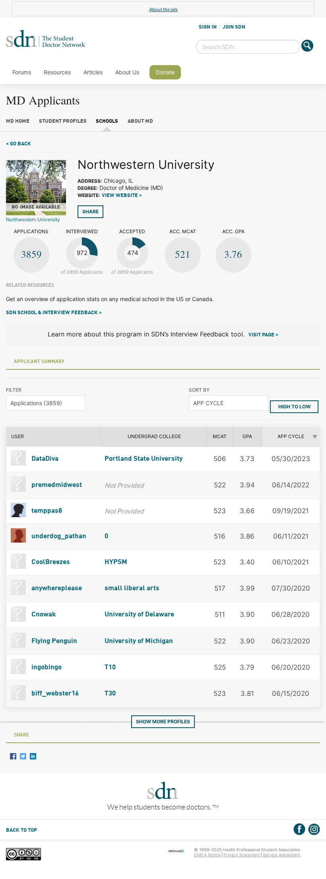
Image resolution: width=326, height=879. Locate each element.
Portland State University (143, 459)
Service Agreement (281, 855)
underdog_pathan (58, 536)
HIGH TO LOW (294, 407)
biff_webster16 (54, 693)
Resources (57, 72)
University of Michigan (139, 641)
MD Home (17, 121)
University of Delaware (139, 614)
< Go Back (18, 144)
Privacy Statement (241, 855)
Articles (93, 72)
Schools (107, 121)
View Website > (122, 195)
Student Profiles (63, 121)
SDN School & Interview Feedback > (54, 312)
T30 (110, 693)
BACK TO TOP (21, 830)
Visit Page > (263, 335)
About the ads (163, 9)
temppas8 (46, 511)
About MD (140, 121)
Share (90, 211)
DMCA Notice (207, 855)
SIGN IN (208, 27)
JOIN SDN (234, 27)
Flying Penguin (53, 641)
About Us (127, 72)
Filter (13, 390)
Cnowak (43, 614)
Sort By (199, 390)
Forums (21, 72)
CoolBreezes (50, 562)
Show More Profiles (163, 721)
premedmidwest (56, 485)
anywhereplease (56, 588)
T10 (110, 667)
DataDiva (44, 459)
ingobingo (46, 667)
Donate (165, 72)
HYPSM (116, 562)
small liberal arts (132, 588)
